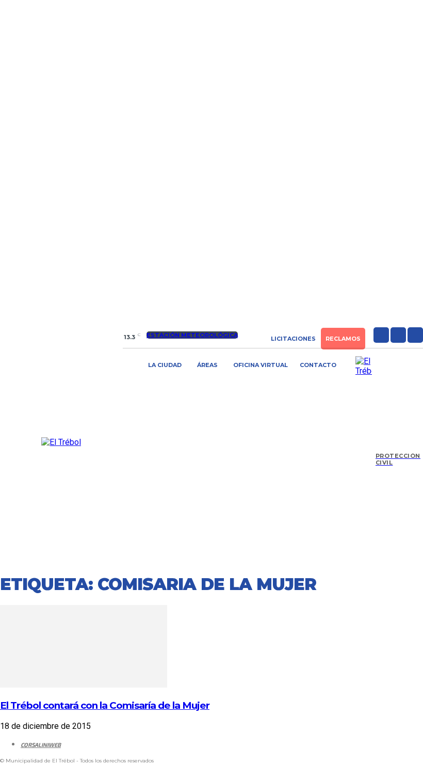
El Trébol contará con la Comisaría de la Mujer (104, 705)
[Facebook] (381, 335)
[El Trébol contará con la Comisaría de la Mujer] (83, 685)
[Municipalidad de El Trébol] (61, 442)
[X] (415, 335)
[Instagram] (398, 335)
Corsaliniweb (41, 744)
